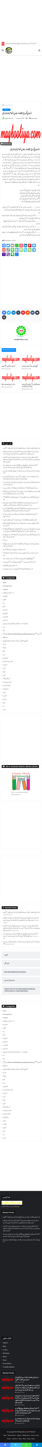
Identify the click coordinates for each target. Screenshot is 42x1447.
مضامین (4, 692)
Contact (5, 1350)
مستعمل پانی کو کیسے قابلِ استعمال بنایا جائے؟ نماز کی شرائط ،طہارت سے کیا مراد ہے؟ (19, 559)
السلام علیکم (5, 540)
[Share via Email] (37, 312)
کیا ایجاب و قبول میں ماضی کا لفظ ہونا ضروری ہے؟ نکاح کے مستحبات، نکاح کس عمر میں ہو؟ (20, 520)
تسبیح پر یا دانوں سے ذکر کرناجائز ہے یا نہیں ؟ (30, 366)
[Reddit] (28, 312)
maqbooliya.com (9, 118)
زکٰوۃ (4, 631)
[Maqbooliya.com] (8, 50)
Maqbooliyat (26, 1435)
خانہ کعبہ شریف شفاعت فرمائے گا (8, 384)
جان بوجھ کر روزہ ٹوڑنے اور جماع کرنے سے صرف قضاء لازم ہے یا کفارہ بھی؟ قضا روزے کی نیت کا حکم (21, 472)
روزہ (4, 627)
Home (5, 105)
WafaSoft (32, 1432)
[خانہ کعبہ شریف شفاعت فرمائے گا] (11, 377)
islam (4, 582)
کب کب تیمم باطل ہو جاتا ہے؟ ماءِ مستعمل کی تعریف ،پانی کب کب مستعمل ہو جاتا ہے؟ (19, 562)
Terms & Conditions (8, 1367)
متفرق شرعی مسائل (7, 686)
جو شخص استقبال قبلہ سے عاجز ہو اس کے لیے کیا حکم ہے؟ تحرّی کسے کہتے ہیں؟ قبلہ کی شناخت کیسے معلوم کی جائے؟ (21, 524)
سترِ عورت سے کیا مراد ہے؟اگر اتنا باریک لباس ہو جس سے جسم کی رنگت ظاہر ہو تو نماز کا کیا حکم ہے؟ (20, 554)
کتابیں (4, 675)
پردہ (4, 603)
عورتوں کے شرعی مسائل (8, 661)
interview (15, 1439)
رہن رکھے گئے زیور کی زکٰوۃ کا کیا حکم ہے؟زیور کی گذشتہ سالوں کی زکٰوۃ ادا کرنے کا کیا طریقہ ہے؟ (20, 488)
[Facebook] (4, 312)
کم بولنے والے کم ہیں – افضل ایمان (8, 366)
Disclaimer (6, 1353)
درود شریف (5, 620)
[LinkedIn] (13, 312)
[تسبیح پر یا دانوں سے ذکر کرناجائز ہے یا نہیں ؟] (31, 359)
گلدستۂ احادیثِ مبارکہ (7, 682)
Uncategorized (7, 586)
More (20, 1439)
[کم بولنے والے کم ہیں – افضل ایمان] (11, 359)
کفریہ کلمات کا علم (6, 679)
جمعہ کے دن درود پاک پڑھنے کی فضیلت (10, 565)
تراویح (4, 607)
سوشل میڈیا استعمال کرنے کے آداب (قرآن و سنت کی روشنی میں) (15, 641)
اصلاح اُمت (5, 596)
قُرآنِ (4, 668)
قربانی (4, 672)
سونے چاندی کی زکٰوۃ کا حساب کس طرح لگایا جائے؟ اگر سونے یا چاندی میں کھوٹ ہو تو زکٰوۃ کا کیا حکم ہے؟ (21, 498)
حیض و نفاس (5, 617)
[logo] (12, 1204)
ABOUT (5, 1343)
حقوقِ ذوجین (5, 613)
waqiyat (5, 589)
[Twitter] (9, 312)
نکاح (4, 703)
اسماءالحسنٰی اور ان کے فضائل (8, 593)
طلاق (4, 651)
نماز (3, 706)
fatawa (33, 1435)
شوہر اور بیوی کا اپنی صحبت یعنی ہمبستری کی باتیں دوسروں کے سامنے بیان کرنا (18, 569)
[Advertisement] (21, 21)
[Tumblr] (18, 312)
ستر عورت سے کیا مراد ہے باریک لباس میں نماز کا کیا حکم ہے (14, 549)
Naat (37, 1435)
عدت (4, 655)
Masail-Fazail (12, 1435)
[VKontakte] (32, 312)
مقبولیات (5, 696)
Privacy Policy (7, 1363)
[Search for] (39, 51)
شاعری (4, 644)
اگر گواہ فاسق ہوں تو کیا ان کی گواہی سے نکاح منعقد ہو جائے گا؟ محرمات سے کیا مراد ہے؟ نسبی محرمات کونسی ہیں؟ (20, 515)
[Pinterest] (23, 312)
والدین (4, 710)
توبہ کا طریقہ (5, 610)
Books (9, 1439)
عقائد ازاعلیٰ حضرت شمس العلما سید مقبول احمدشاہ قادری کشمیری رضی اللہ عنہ (31, 385)
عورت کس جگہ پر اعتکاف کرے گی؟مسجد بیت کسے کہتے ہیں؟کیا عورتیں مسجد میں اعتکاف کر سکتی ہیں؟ (21, 448)
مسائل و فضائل (10, 105)
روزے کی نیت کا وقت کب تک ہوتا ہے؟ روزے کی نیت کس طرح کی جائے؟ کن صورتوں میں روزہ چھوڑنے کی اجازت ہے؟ (21, 483)
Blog (4, 1346)
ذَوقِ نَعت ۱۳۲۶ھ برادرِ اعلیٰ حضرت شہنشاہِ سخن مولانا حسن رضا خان (15, 624)
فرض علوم (5, 665)
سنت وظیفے (5, 637)
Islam (5, 1435)
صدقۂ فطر (4, 648)
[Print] (4, 317)
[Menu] (3, 51)
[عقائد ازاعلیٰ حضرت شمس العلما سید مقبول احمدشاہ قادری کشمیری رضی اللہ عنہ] (31, 377)
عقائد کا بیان (5, 658)
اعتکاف (4, 600)
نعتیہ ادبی (5, 699)
